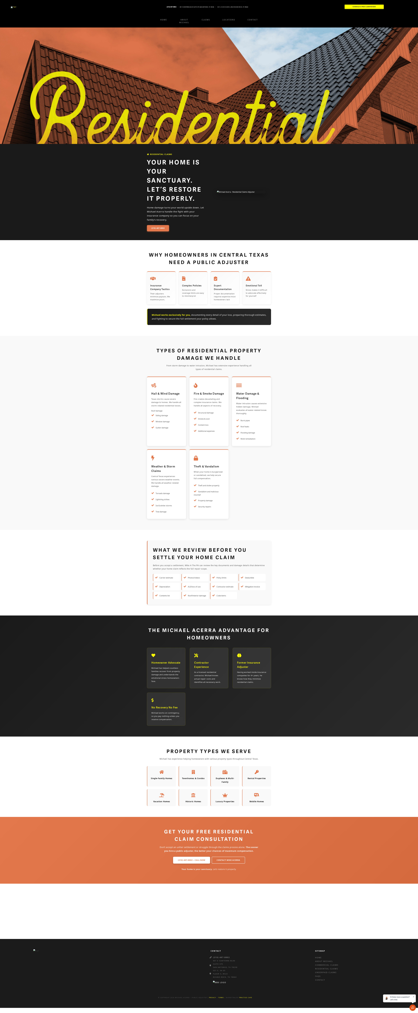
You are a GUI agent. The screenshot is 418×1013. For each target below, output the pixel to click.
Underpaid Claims (326, 972)
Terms (221, 997)
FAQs (318, 976)
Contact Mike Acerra (228, 860)
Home (163, 20)
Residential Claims (326, 969)
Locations (228, 20)
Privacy (212, 997)
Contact (253, 20)
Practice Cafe (245, 997)
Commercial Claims (326, 965)
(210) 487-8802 (158, 228)
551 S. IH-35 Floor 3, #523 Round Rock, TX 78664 (232, 7)
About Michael (184, 21)
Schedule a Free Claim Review (364, 7)
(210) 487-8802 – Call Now (191, 860)
